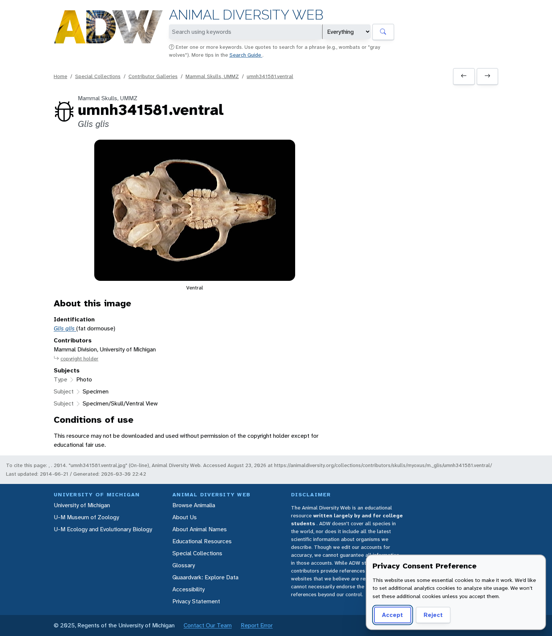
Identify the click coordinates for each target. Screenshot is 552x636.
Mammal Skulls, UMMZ (212, 76)
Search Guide (245, 54)
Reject (433, 615)
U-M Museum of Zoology (86, 517)
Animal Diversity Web (246, 15)
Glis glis (65, 328)
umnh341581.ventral (270, 76)
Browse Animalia (193, 505)
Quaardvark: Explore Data (205, 577)
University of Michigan (82, 505)
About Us (184, 517)
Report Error (257, 625)
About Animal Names (199, 529)
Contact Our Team (208, 625)
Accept (392, 615)
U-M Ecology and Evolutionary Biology (103, 529)
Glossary (183, 565)
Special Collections (98, 76)
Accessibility (188, 589)
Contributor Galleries (153, 76)
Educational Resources (202, 541)
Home (60, 76)
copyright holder (79, 358)
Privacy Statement (196, 601)
